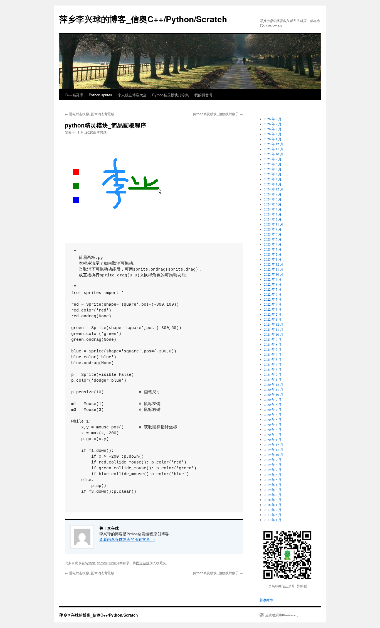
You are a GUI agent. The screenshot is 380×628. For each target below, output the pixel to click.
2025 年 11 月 (273, 149)
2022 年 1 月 (273, 319)
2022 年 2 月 (273, 314)
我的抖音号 (203, 94)
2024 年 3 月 (273, 214)
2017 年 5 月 (273, 514)
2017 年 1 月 (273, 519)
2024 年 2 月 (273, 219)
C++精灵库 (74, 94)
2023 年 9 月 (273, 229)
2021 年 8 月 (273, 344)
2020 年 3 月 (273, 429)
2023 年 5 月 (273, 239)
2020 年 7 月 (273, 409)
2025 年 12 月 (273, 144)
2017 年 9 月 (273, 509)
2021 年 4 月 (273, 364)
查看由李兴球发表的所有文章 (127, 539)
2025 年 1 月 (273, 184)
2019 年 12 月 (273, 444)
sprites (102, 562)
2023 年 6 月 (273, 234)
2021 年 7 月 (273, 349)
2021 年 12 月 (273, 324)
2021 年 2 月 (273, 374)
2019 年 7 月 (273, 469)
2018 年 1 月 (273, 504)
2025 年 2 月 (273, 179)
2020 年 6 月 (273, 414)
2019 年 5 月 (273, 479)
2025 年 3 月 (273, 174)
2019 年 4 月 (273, 484)
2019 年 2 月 (273, 494)
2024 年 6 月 (273, 199)
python (90, 562)
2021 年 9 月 (273, 339)
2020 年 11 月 (273, 389)
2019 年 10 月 (273, 454)
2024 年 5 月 (273, 204)
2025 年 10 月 (273, 154)
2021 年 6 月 (273, 354)
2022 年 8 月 (273, 284)
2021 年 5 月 (273, 359)
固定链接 (142, 562)
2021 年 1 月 (273, 379)
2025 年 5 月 (273, 169)
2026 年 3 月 (273, 129)
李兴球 (102, 132)
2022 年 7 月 (273, 289)
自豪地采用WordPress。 (282, 615)
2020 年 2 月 (273, 434)
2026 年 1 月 (273, 139)
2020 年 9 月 (273, 399)
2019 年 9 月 (273, 459)
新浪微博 (266, 600)
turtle (112, 562)
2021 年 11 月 (273, 329)
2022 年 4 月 (273, 304)
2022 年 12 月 (273, 264)
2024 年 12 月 (273, 189)
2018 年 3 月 (273, 499)
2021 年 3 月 (273, 369)
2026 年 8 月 (273, 119)
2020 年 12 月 (273, 384)
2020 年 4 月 (273, 424)
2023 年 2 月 (273, 254)
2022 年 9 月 (273, 279)
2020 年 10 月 (273, 394)
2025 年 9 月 (273, 159)
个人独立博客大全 (132, 94)
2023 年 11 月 (273, 224)
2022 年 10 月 (273, 274)
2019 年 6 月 (273, 474)
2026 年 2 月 (273, 134)
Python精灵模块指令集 (170, 94)
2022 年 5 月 (273, 299)
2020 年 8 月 (273, 404)
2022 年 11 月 (273, 269)
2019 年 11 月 (273, 449)
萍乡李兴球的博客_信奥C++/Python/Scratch (143, 19)
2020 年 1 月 (273, 439)
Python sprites (100, 94)
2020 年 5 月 (273, 419)
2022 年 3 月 (273, 309)
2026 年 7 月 (273, 124)
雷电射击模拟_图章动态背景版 (89, 113)
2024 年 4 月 (273, 209)
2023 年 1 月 (273, 259)
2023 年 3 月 (273, 249)
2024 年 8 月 (273, 194)
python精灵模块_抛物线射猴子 (218, 113)
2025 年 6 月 (273, 164)
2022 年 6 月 (273, 294)
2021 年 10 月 (273, 334)
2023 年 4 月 (273, 244)
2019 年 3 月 (273, 489)
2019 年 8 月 (273, 464)
